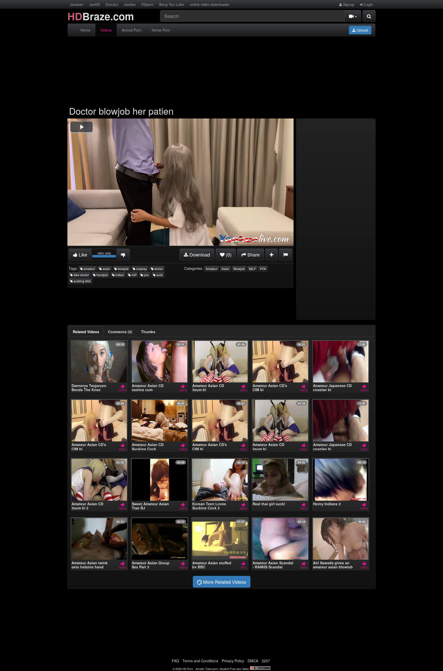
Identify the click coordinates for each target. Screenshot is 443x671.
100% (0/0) (107, 255)
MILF (252, 269)
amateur (89, 269)
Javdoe (130, 4)
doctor (158, 269)
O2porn (147, 4)
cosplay (141, 269)
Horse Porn (161, 30)
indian (119, 275)
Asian (225, 269)
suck (159, 275)
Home (85, 30)
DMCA (253, 660)
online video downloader (209, 4)
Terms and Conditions (200, 660)
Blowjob (239, 269)
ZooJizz (112, 4)
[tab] (86, 331)
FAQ (175, 660)
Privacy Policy (233, 660)
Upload (362, 30)
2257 (266, 660)
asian (106, 269)
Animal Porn (132, 30)
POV (263, 269)
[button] (81, 127)
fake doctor (81, 275)
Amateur (211, 269)
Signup (348, 4)
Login (368, 4)
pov (146, 275)
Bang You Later (171, 4)
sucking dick (82, 281)
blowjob (123, 269)
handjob (102, 275)
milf (133, 275)
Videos (106, 30)
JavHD (94, 4)
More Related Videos (224, 581)
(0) (228, 254)
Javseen (77, 4)
